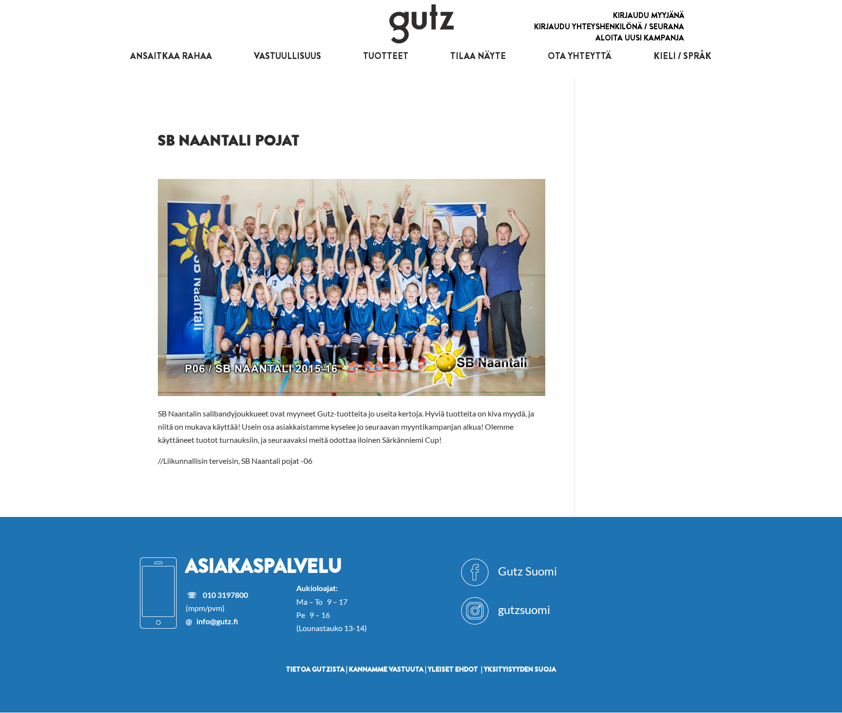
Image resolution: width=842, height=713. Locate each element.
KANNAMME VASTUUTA (386, 669)
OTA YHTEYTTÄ (580, 56)
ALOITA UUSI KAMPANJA (639, 37)
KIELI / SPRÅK (682, 56)
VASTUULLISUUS (287, 56)
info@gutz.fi (217, 621)
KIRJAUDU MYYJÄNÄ (648, 15)
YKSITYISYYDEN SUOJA (520, 669)
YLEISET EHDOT (453, 669)
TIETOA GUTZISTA (315, 669)
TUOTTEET (385, 56)
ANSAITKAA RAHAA (171, 56)
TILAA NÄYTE (478, 56)
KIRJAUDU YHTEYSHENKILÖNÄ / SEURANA (609, 26)
